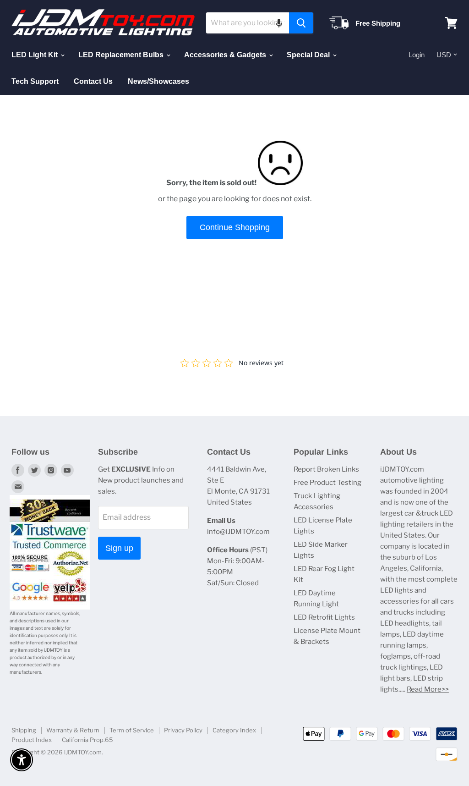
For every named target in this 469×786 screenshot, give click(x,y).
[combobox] (247, 22)
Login (417, 55)
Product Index (31, 739)
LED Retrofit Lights (324, 617)
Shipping (23, 730)
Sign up (119, 548)
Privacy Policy (183, 730)
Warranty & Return (72, 730)
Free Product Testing (327, 482)
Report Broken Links (326, 469)
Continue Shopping (235, 227)
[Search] (301, 22)
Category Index (234, 730)
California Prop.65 (87, 739)
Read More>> (428, 689)
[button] (278, 22)
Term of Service (131, 730)
